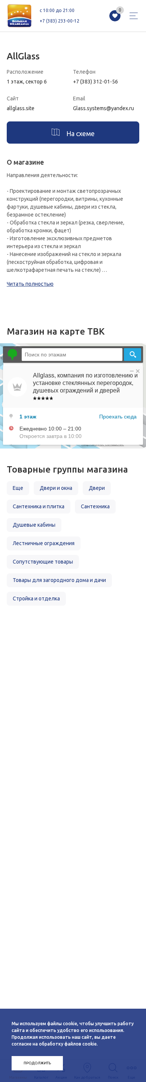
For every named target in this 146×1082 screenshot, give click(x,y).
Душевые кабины (34, 525)
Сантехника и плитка (38, 506)
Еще (18, 488)
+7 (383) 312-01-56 (95, 82)
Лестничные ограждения (43, 543)
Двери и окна (56, 488)
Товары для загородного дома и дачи (59, 580)
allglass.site (20, 108)
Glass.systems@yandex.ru (103, 108)
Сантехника (95, 506)
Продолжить (37, 1063)
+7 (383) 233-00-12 (59, 20)
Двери (97, 488)
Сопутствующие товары (43, 562)
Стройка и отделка (36, 599)
